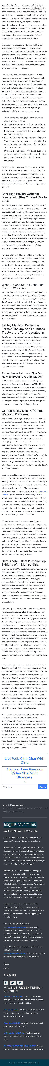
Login (6, 968)
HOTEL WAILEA (11, 1010)
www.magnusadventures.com (15, 927)
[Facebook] (6, 982)
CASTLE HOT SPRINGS (14, 1033)
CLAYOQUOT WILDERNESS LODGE (20, 1046)
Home (4, 805)
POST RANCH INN (12, 1023)
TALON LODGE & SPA (13, 996)
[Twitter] (20, 982)
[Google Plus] (13, 982)
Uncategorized (17, 805)
